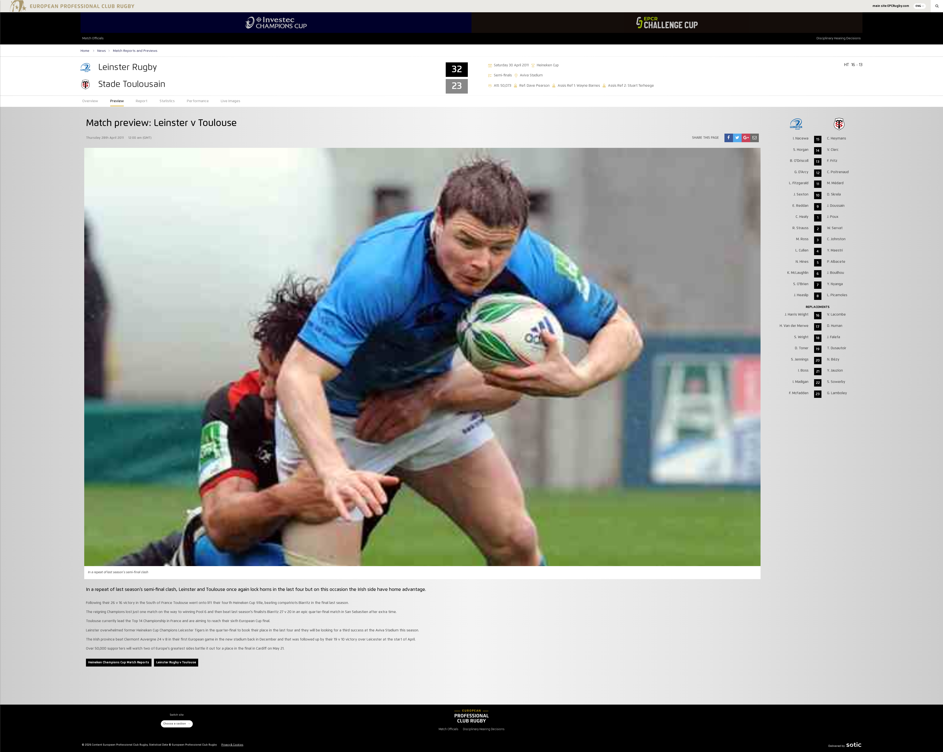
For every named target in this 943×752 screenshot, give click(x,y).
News (101, 51)
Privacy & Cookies (232, 745)
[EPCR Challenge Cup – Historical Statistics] (667, 22)
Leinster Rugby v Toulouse (176, 662)
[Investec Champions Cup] (276, 22)
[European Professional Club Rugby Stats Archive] (71, 10)
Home (85, 51)
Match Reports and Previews (135, 51)
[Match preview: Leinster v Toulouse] (728, 138)
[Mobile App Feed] (471, 716)
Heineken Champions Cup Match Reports (118, 662)
